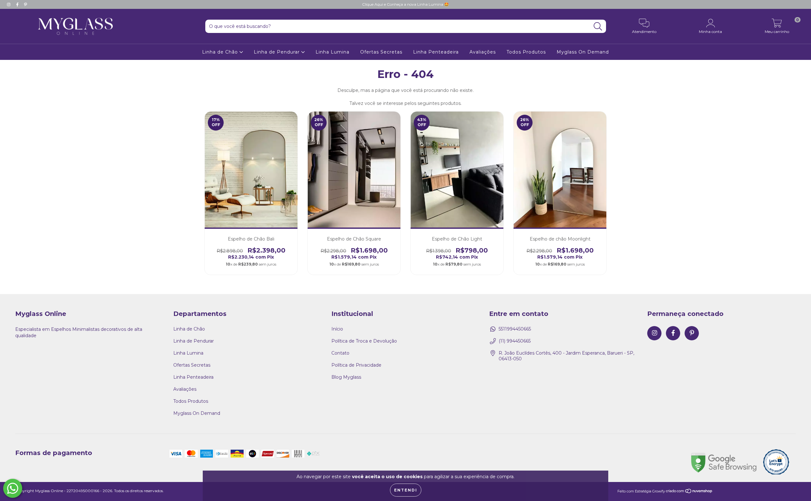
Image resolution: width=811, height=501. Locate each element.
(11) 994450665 (515, 341)
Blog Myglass (346, 377)
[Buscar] (598, 26)
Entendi (405, 490)
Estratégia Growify (650, 491)
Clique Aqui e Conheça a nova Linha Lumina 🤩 (405, 4)
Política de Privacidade (356, 365)
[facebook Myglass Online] (18, 4)
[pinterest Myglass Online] (25, 4)
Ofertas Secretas (381, 52)
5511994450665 (515, 329)
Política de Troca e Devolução (364, 341)
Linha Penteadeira (436, 52)
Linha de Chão (220, 52)
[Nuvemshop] (689, 491)
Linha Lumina (332, 52)
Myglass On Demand (583, 52)
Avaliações (482, 52)
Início (337, 329)
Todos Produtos (526, 52)
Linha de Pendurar (277, 52)
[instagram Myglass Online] (9, 4)
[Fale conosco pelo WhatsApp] (12, 488)
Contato (340, 353)
